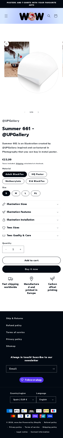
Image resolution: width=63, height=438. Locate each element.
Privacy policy (14, 339)
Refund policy (14, 325)
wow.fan (18, 422)
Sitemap (10, 346)
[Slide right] (38, 112)
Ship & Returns (14, 318)
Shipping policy (50, 427)
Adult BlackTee (15, 174)
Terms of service (15, 332)
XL (35, 193)
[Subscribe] (53, 368)
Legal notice (22, 432)
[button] (6, 16)
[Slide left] (24, 112)
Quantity (6, 243)
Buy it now (31, 269)
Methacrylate (13, 181)
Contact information (40, 432)
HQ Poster (38, 174)
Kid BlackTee (37, 181)
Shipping (19, 164)
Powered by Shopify (31, 422)
